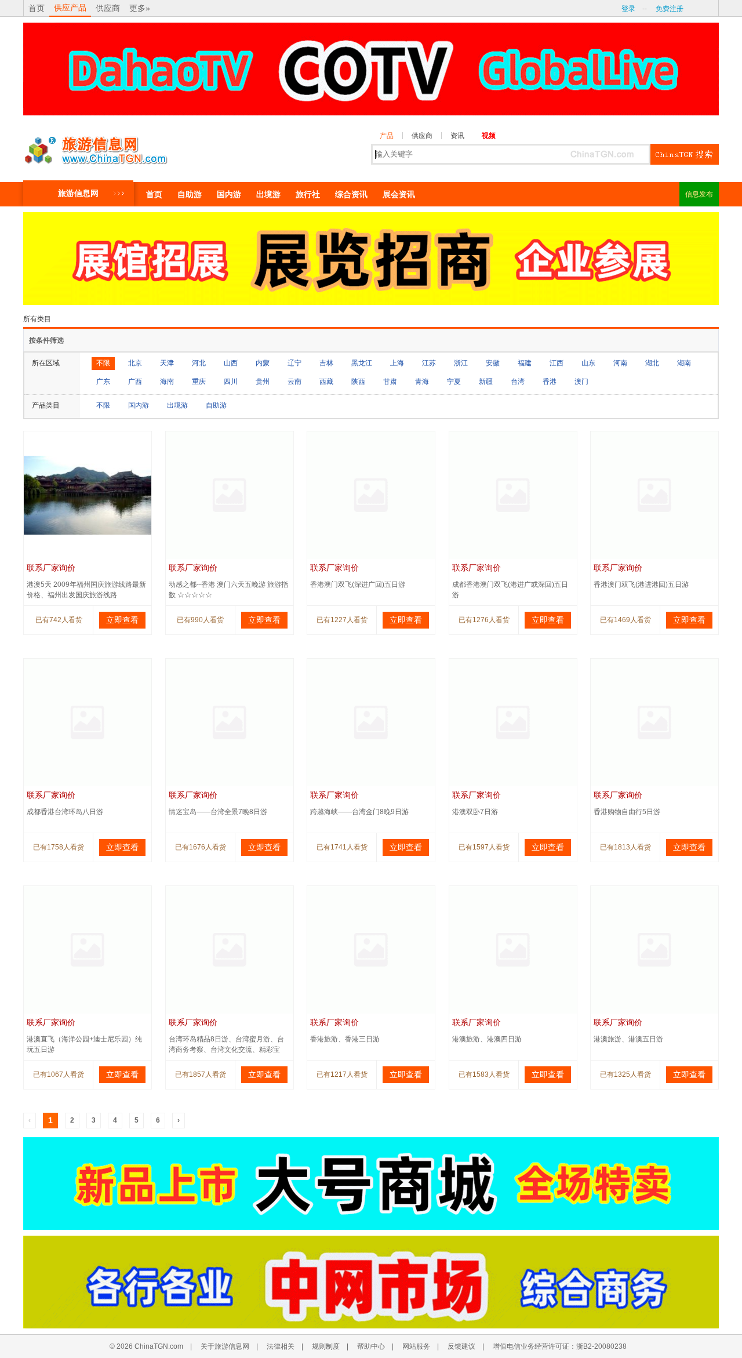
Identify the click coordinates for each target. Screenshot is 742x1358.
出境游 (268, 194)
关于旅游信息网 (225, 1346)
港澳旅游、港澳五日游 (628, 1039)
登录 (628, 9)
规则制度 (326, 1346)
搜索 (684, 154)
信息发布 (699, 194)
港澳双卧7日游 (475, 812)
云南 (294, 381)
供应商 (108, 8)
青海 (422, 381)
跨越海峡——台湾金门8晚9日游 (359, 812)
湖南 (684, 363)
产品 (387, 135)
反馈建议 (461, 1346)
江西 (556, 363)
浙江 (461, 363)
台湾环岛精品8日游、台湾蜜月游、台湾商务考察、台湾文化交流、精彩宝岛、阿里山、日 (226, 1049)
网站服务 (416, 1346)
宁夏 (454, 381)
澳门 (581, 381)
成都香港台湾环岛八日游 (65, 812)
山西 (231, 363)
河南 (620, 363)
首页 (36, 8)
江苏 (429, 363)
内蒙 (263, 363)
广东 (103, 381)
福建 (525, 363)
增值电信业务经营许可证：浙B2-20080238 (560, 1346)
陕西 (358, 381)
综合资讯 (351, 194)
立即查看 (122, 619)
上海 (397, 363)
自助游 (189, 194)
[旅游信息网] (95, 147)
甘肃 (390, 381)
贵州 (263, 381)
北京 (135, 363)
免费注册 (669, 9)
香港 (549, 381)
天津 (167, 363)
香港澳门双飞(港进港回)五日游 (641, 584)
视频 (489, 135)
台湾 (518, 381)
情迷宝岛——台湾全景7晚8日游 (218, 812)
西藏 (326, 381)
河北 (199, 363)
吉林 (326, 363)
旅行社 (308, 194)
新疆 (486, 381)
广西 (135, 381)
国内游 (229, 194)
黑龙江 (361, 363)
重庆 (199, 381)
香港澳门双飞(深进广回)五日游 (357, 584)
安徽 (493, 363)
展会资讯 (399, 194)
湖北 (652, 363)
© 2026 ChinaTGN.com (146, 1346)
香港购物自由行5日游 (627, 812)
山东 (588, 363)
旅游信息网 (78, 193)
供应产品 (70, 7)
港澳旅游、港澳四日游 (487, 1039)
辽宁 (294, 363)
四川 (231, 381)
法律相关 (280, 1346)
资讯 (457, 135)
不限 (103, 363)
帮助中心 (371, 1346)
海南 (167, 381)
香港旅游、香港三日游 (345, 1039)
